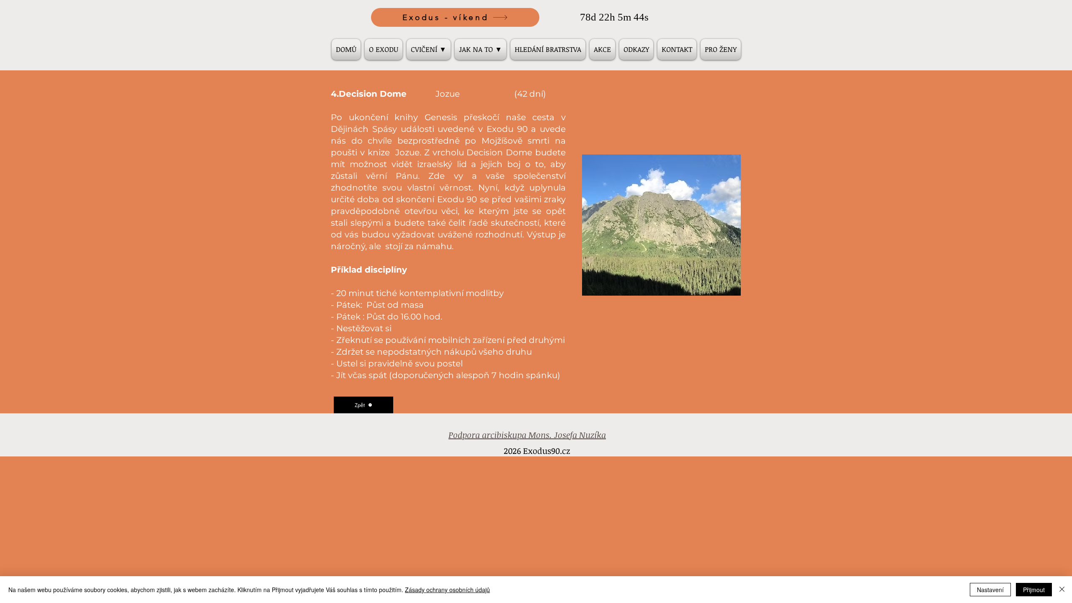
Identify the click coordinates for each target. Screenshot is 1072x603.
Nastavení (990, 589)
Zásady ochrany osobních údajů (447, 589)
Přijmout (1034, 589)
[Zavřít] (1062, 589)
